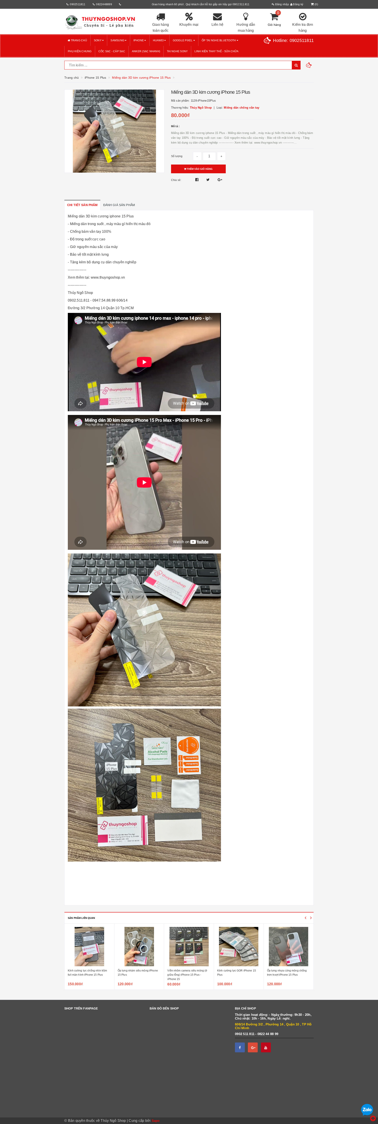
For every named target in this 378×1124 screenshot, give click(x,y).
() (316, 4)
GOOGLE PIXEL (183, 40)
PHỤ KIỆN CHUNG (80, 51)
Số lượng (177, 156)
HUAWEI (158, 40)
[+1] (220, 180)
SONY (98, 40)
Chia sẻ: (176, 180)
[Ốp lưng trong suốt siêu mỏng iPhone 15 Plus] (288, 946)
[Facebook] (240, 1047)
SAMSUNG (117, 40)
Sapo (156, 1120)
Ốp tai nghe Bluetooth (219, 40)
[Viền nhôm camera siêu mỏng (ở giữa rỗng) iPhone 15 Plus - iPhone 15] (139, 946)
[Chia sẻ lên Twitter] (208, 180)
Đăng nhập (281, 4)
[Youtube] (266, 1047)
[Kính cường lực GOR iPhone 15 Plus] (189, 946)
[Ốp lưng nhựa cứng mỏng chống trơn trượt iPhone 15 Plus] (239, 946)
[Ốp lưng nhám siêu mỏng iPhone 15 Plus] (89, 946)
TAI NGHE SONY (177, 51)
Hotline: (293, 40)
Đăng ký (297, 4)
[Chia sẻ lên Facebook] (197, 180)
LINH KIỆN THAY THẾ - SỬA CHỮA (216, 51)
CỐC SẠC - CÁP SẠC (111, 51)
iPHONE (139, 40)
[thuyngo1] (103, 21)
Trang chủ (78, 40)
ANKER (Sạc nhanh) (146, 51)
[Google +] (253, 1047)
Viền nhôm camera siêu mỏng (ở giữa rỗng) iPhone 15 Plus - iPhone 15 (138, 975)
